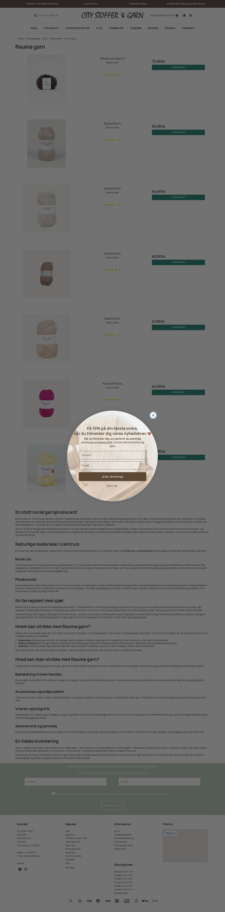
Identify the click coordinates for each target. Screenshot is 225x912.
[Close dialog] (153, 415)
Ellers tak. (112, 486)
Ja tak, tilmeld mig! (112, 476)
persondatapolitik (100, 442)
